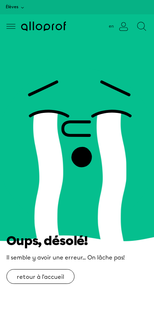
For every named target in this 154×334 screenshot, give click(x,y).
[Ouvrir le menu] (11, 26)
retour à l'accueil (40, 276)
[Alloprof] (43, 26)
